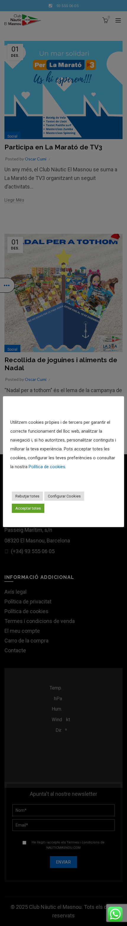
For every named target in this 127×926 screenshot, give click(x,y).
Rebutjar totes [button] (27, 496)
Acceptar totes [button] (28, 508)
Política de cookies (47, 466)
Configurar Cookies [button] (64, 496)
